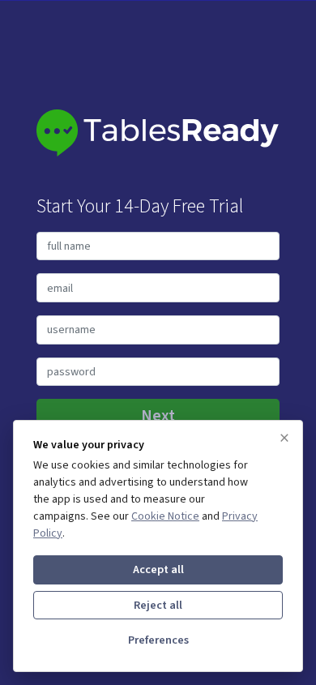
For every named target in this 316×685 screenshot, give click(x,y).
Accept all (158, 569)
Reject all (158, 605)
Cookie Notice (165, 516)
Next (158, 416)
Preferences (158, 640)
